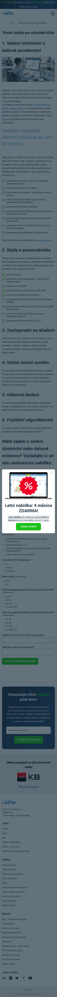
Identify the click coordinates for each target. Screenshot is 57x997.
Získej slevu (28, 526)
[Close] (51, 472)
